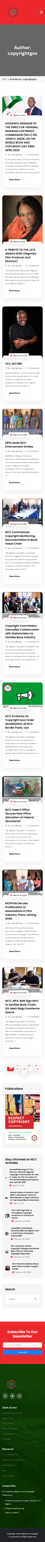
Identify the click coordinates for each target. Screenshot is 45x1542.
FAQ (4, 1470)
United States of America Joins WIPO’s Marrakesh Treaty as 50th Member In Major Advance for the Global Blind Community (24, 1196)
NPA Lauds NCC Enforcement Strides (19, 444)
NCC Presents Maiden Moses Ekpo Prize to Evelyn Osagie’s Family (25, 1266)
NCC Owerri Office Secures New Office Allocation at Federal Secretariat (19, 815)
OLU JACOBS (13, 364)
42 (24, 1069)
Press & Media (8, 1476)
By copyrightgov (15, 154)
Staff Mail (6, 1439)
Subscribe (22, 1352)
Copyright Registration (12, 1413)
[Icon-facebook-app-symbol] (5, 1396)
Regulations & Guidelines (13, 1460)
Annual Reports (9, 1465)
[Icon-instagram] (19, 1396)
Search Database (9, 1428)
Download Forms (9, 1434)
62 (37, 1069)
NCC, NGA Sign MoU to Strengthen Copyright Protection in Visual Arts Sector (23, 1214)
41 (17, 1069)
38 (29, 1065)
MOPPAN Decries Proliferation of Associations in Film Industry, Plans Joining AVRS (20, 910)
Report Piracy (8, 1418)
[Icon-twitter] (12, 1396)
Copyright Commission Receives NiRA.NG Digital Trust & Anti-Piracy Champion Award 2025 (25, 1232)
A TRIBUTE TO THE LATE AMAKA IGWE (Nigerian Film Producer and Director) (20, 255)
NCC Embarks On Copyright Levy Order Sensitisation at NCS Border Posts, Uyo (19, 722)
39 (36, 1065)
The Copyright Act (10, 1454)
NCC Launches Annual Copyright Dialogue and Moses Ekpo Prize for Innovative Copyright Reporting (25, 1250)
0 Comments (33, 154)
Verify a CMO (8, 1423)
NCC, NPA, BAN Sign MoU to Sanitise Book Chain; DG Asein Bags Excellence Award (22, 1006)
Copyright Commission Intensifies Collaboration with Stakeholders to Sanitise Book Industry (22, 631)
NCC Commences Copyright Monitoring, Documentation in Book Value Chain (21, 537)
